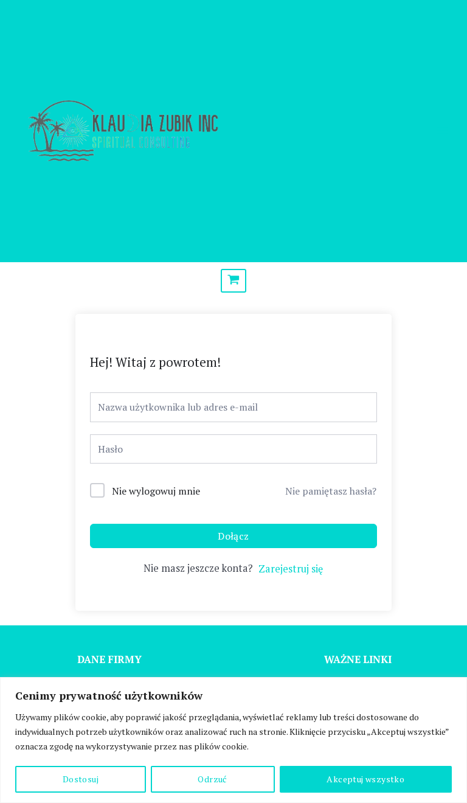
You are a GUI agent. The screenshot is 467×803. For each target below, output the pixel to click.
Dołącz (233, 536)
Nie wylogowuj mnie (156, 491)
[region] (233, 740)
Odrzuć (212, 779)
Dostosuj (81, 779)
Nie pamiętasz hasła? (330, 491)
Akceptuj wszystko (365, 779)
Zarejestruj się (290, 568)
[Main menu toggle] (442, 131)
